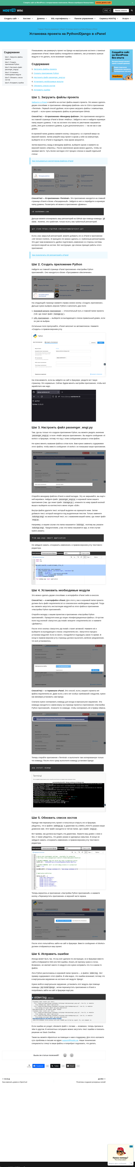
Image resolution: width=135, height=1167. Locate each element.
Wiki (20, 10)
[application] (18, 18)
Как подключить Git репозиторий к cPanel (50, 255)
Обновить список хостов (44, 86)
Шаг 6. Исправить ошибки (14, 83)
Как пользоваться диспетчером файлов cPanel (52, 161)
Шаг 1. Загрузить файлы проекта (14, 58)
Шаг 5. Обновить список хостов (14, 79)
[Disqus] (54, 1110)
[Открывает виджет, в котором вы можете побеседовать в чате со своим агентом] (120, 1154)
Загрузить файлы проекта (45, 69)
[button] (132, 10)
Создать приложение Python (46, 73)
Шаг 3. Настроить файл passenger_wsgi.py (13, 68)
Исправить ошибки (42, 90)
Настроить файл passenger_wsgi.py (49, 77)
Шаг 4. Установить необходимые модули (13, 73)
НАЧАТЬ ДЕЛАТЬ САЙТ (103, 2)
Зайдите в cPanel (39, 102)
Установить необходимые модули (48, 82)
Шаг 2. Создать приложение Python (12, 63)
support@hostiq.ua (70, 1040)
